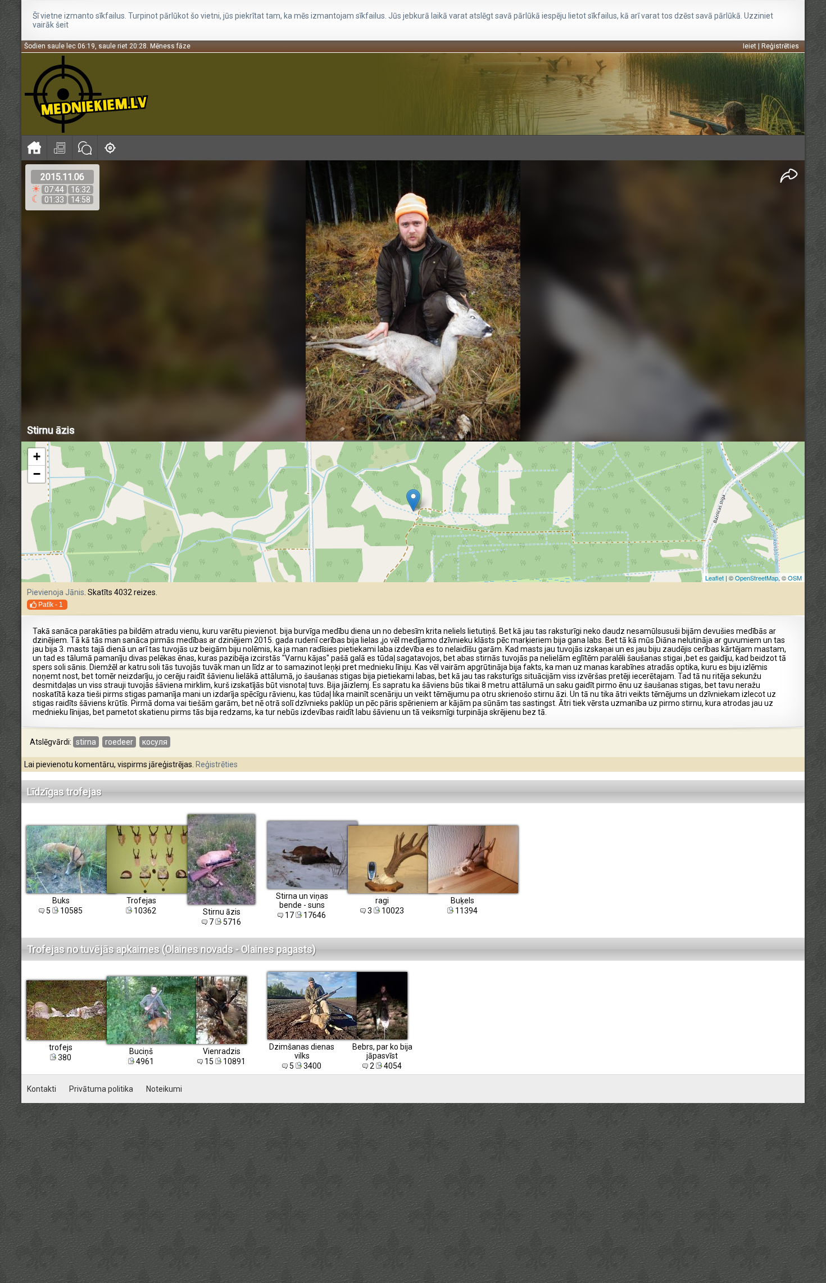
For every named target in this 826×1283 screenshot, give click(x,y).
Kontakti (41, 1088)
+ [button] (36, 456)
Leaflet (714, 577)
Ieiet (749, 46)
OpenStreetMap (756, 577)
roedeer (119, 741)
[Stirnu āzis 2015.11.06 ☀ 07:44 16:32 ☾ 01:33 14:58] (413, 301)
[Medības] (109, 148)
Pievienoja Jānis (55, 592)
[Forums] (84, 148)
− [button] (36, 474)
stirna (86, 741)
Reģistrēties (780, 46)
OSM (795, 577)
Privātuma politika (101, 1088)
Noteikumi (164, 1088)
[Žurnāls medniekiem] (59, 148)
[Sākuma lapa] (34, 148)
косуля (154, 741)
